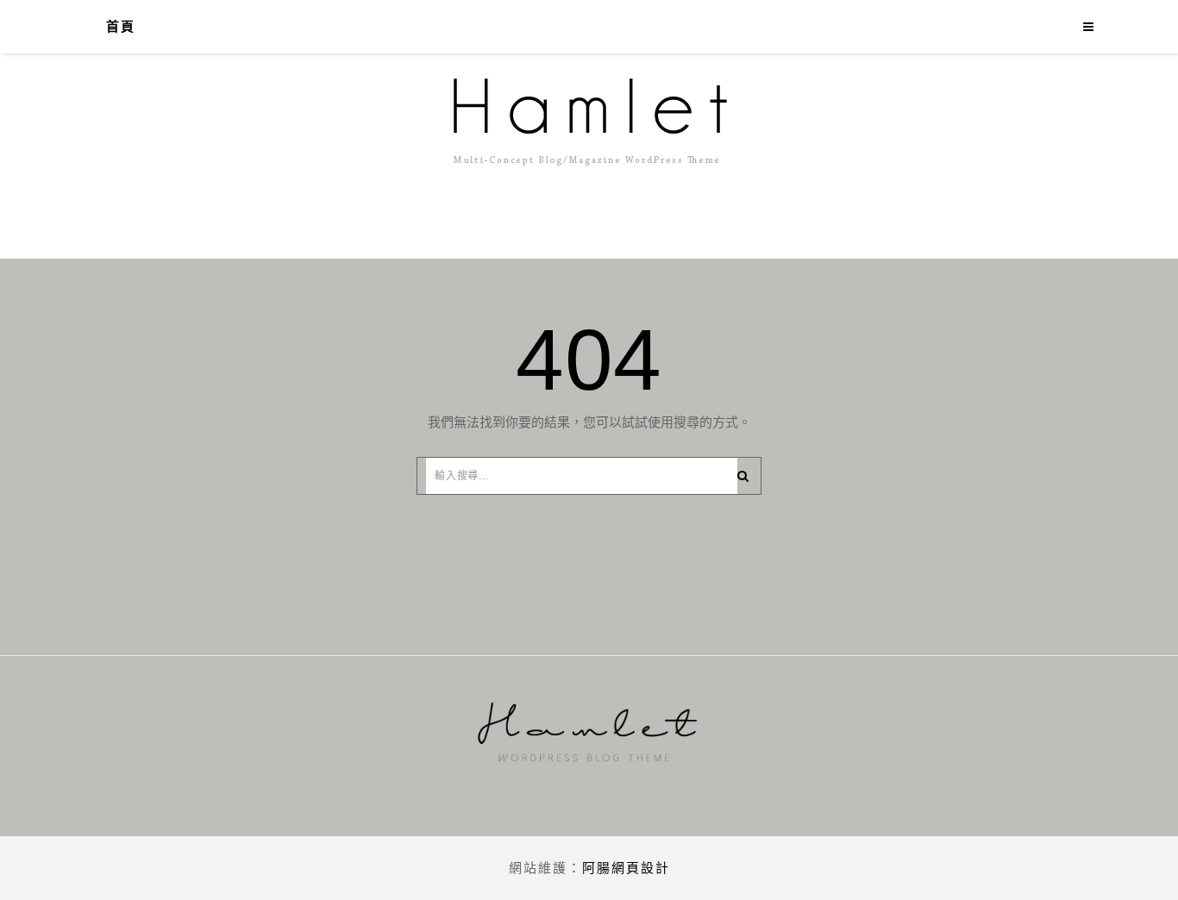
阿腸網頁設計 (626, 867)
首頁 (120, 26)
